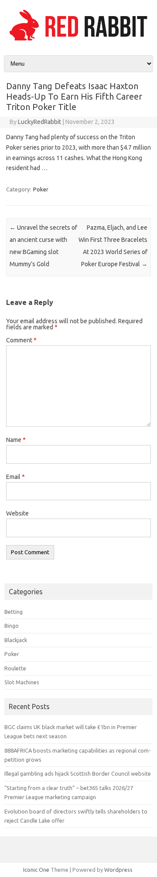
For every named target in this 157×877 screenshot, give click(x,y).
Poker (40, 189)
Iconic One (36, 870)
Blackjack (15, 640)
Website (17, 513)
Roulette (15, 668)
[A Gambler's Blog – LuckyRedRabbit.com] (78, 40)
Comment (21, 340)
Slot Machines (21, 682)
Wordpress (118, 870)
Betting (13, 612)
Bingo (11, 626)
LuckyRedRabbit (39, 121)
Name (16, 439)
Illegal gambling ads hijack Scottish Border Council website (77, 773)
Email (15, 476)
